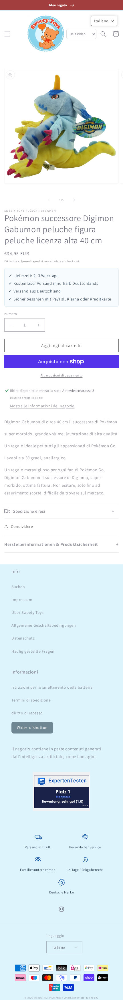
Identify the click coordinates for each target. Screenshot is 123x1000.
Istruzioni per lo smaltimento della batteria (51, 687)
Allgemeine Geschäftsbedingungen (43, 625)
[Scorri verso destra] (74, 200)
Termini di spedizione (31, 700)
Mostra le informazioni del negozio (42, 405)
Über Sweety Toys (27, 612)
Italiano (58, 947)
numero (10, 313)
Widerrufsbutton (32, 727)
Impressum (21, 599)
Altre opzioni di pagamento (62, 375)
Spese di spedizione (34, 261)
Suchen (18, 586)
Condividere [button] (22, 526)
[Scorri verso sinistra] (49, 200)
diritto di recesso (27, 713)
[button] (7, 34)
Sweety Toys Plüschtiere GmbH (52, 997)
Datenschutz (23, 638)
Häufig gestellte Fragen (33, 651)
